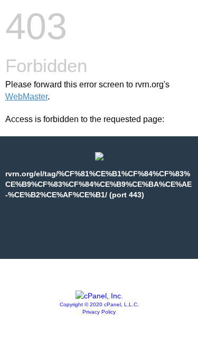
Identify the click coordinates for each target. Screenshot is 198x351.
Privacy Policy (99, 312)
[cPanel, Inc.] (99, 296)
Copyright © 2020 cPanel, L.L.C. (99, 304)
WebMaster (26, 96)
